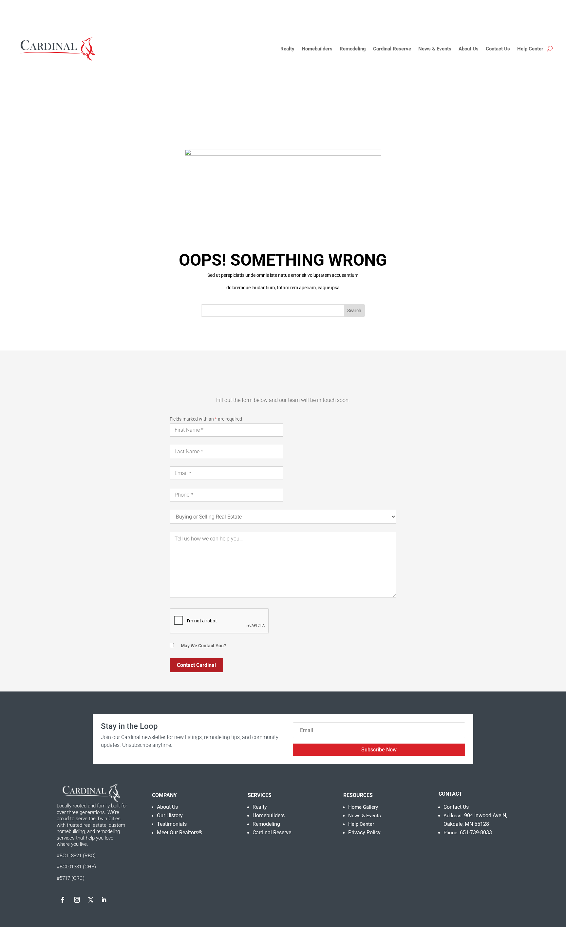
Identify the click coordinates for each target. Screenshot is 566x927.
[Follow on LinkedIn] (104, 900)
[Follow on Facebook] (62, 900)
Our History (170, 815)
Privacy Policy (364, 832)
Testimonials (172, 824)
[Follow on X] (90, 900)
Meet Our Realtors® (179, 832)
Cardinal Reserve (392, 49)
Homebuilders (317, 49)
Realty (287, 49)
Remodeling (353, 49)
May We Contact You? (203, 645)
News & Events (434, 49)
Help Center (530, 49)
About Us (469, 49)
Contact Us (498, 49)
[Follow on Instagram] (77, 900)
